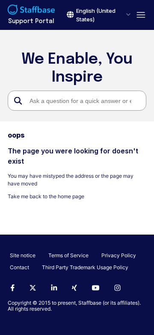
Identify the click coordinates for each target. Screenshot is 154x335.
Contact (19, 267)
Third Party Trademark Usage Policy (85, 267)
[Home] (31, 10)
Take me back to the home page (46, 196)
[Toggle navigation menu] (138, 15)
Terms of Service (68, 255)
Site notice (23, 255)
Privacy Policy (118, 255)
